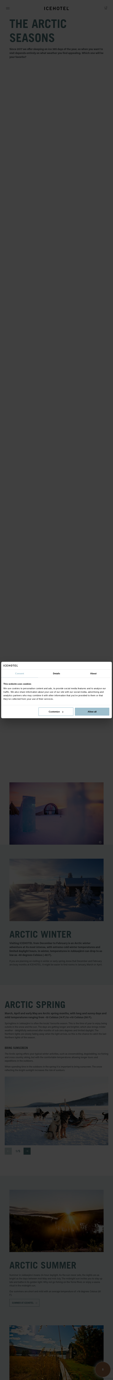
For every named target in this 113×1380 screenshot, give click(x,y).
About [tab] (93, 673)
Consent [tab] (19, 673)
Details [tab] (56, 673)
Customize (54, 711)
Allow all (92, 711)
